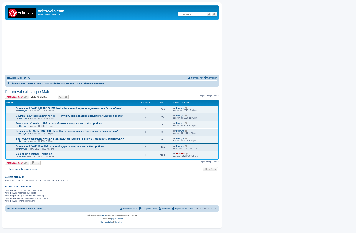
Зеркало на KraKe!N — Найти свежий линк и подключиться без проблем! (59, 123)
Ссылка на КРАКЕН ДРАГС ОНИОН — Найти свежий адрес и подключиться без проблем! (69, 108)
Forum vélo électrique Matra (28, 92)
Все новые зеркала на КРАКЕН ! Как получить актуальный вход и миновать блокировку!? (70, 138)
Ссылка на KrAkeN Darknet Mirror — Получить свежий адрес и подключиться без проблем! (70, 115)
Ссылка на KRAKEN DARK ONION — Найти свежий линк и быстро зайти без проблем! (67, 131)
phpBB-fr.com (117, 219)
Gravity (22, 156)
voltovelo (180, 154)
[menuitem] (27, 78)
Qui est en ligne (14, 177)
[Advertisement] (116, 48)
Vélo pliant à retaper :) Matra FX (34, 154)
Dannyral (23, 111)
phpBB (103, 215)
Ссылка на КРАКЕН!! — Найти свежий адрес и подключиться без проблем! (60, 146)
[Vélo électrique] (22, 12)
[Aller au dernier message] (186, 108)
